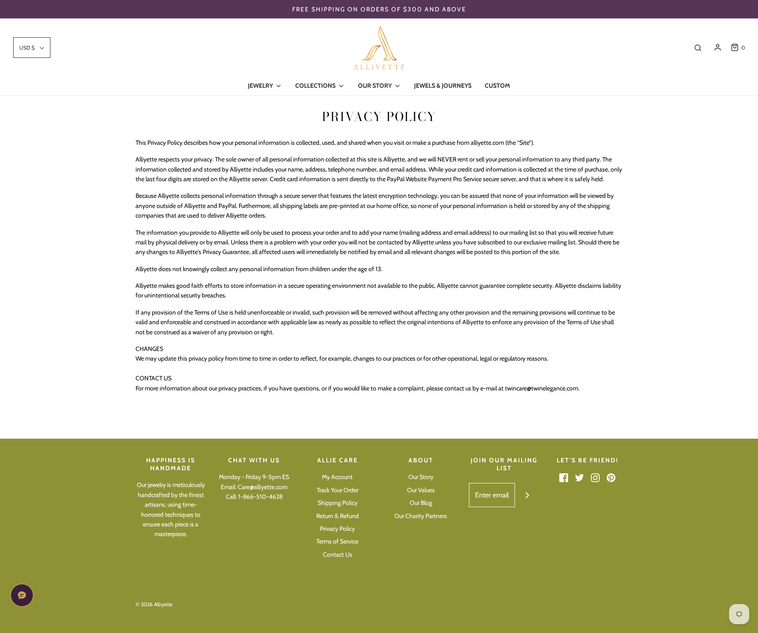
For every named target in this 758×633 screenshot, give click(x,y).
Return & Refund (337, 516)
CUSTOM (497, 85)
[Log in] (717, 47)
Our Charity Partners (420, 516)
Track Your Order (337, 490)
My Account (337, 477)
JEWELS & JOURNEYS (443, 85)
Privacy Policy (337, 529)
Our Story (420, 477)
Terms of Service (337, 541)
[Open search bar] (698, 47)
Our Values (421, 490)
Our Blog (421, 503)
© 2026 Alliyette (154, 604)
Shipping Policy (338, 503)
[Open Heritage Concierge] (22, 595)
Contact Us (337, 554)
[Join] (527, 495)
